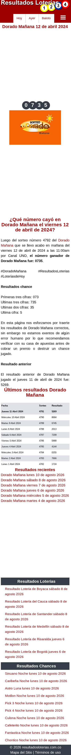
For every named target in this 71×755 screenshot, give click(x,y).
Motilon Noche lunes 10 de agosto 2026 (34, 696)
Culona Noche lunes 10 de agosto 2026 (34, 718)
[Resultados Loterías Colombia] (35, 11)
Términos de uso (48, 752)
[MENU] (63, 17)
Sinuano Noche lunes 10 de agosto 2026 (35, 673)
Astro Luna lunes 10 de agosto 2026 (32, 688)
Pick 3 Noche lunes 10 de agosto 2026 (34, 703)
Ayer (32, 18)
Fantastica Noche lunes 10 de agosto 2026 (37, 733)
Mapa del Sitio (21, 752)
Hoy (19, 18)
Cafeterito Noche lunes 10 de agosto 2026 (36, 725)
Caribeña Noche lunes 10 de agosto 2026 (36, 681)
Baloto (46, 18)
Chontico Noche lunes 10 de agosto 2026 (36, 740)
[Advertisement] (35, 64)
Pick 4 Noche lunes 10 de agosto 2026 (34, 710)
